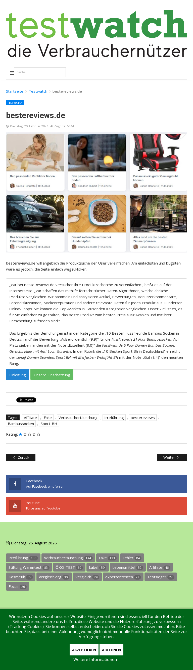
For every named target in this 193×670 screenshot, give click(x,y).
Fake (48, 417)
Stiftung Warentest (28, 567)
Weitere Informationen (95, 659)
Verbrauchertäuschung (78, 417)
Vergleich (86, 576)
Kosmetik (20, 576)
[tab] (17, 374)
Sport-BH (49, 423)
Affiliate (30, 417)
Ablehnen (111, 649)
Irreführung (114, 417)
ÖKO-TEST (68, 567)
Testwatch (38, 91)
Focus (17, 586)
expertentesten (122, 576)
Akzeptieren (84, 649)
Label (97, 567)
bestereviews (143, 417)
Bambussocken (21, 423)
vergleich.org (53, 576)
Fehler (131, 557)
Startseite (14, 91)
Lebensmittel (126, 567)
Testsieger (160, 576)
